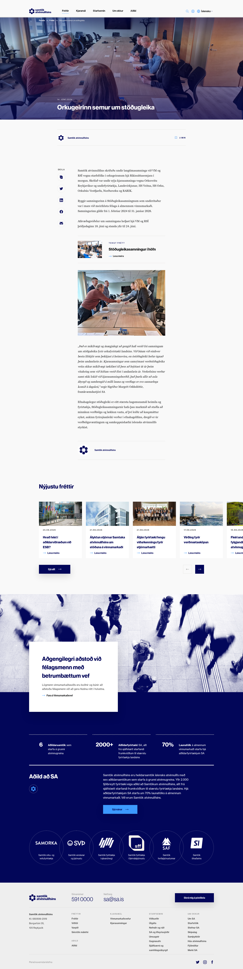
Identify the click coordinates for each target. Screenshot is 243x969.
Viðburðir (154, 918)
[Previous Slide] (187, 569)
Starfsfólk (193, 923)
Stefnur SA (193, 927)
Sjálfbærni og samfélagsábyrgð (158, 948)
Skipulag (192, 932)
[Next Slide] (199, 569)
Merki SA (192, 950)
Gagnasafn (155, 941)
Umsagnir (154, 936)
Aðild (74, 945)
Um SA (191, 918)
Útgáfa (152, 923)
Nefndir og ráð (156, 927)
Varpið (75, 927)
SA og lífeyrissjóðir (159, 932)
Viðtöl (75, 923)
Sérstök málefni (80, 932)
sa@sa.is (114, 899)
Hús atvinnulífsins (197, 941)
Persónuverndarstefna (40, 962)
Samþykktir (194, 936)
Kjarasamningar (118, 923)
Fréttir (51, 20)
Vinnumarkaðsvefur (120, 918)
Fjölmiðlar (193, 945)
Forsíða (42, 20)
